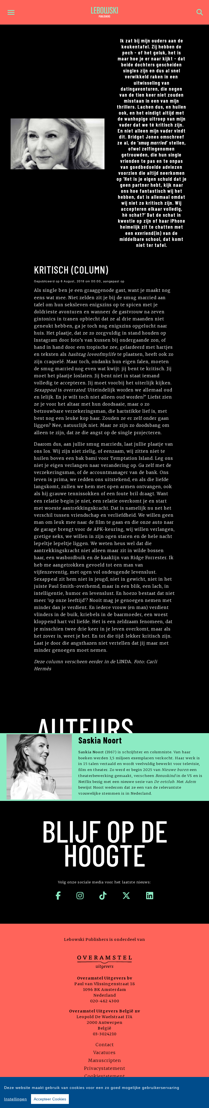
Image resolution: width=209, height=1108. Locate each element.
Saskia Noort (100, 740)
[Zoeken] (200, 12)
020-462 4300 (104, 1001)
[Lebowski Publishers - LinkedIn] (150, 896)
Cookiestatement (104, 1076)
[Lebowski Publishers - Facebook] (58, 896)
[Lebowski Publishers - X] (126, 896)
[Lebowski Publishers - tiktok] (103, 896)
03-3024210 (104, 1034)
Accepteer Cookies (50, 1099)
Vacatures (104, 1052)
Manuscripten (104, 1060)
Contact (105, 1044)
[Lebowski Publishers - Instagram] (80, 896)
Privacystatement (104, 1068)
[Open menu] (11, 12)
